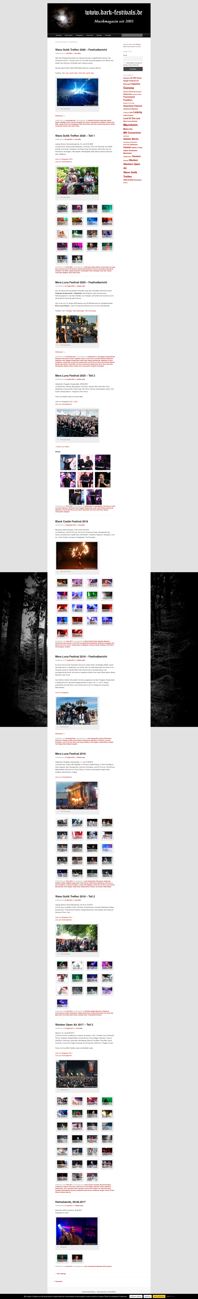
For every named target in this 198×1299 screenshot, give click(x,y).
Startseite (59, 35)
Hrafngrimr (102, 122)
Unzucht (65, 126)
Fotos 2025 (69, 506)
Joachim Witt (66, 362)
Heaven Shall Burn (105, 1187)
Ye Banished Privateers (95, 1015)
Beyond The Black (105, 1185)
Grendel (66, 1013)
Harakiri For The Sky (128, 103)
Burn (86, 1266)
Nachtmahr (77, 271)
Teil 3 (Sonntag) (90, 311)
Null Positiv (72, 364)
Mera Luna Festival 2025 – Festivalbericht (81, 282)
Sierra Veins (102, 364)
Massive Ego (59, 364)
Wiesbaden (138, 180)
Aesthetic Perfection (94, 120)
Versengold (100, 366)
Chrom (72, 358)
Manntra (112, 362)
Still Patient (110, 645)
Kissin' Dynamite (79, 1188)
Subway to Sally (68, 366)
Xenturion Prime (82, 1015)
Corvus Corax (89, 358)
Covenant (61, 269)
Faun (63, 360)
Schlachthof (133, 142)
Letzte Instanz (128, 115)
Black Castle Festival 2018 (71, 521)
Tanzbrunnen (127, 156)
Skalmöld (80, 1190)
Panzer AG (67, 124)
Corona (128, 88)
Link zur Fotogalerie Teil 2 (63, 159)
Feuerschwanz (59, 1013)
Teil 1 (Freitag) (67, 311)
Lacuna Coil (74, 362)
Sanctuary (74, 1190)
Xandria (125, 182)
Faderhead (58, 360)
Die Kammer (107, 738)
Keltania (109, 122)
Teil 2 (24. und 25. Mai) (86, 73)
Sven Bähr (78, 53)
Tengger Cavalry (104, 1190)
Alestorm (126, 78)
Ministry (87, 742)
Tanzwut (75, 366)
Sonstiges (108, 35)
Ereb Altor (72, 1187)
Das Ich (68, 122)
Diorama (73, 122)
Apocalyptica (101, 357)
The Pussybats (59, 647)
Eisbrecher (110, 358)
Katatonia (70, 1188)
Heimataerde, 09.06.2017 (70, 1202)
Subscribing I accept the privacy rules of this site (132, 64)
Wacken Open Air (66, 1192)
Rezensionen (69, 35)
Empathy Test (81, 122)
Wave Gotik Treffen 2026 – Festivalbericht (81, 49)
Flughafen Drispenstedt (72, 360)
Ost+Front (79, 364)
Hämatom (96, 1187)
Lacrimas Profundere (72, 885)
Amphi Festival (129, 80)
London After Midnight (85, 885)
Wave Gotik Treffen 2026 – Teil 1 (75, 135)
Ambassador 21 (92, 357)
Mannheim (94, 643)
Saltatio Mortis (103, 742)
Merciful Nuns (59, 887)
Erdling (70, 740)
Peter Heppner (94, 742)
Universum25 (86, 366)
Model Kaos (101, 643)
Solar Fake (94, 124)
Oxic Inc (69, 645)
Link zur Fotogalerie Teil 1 (63, 917)
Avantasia (97, 1185)
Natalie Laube (81, 286)
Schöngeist (96, 271)
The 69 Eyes (99, 887)
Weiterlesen (60, 116)
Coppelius (77, 358)
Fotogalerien (79, 35)
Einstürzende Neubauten (85, 269)
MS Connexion (107, 1266)
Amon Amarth (89, 1185)
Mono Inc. (128, 128)
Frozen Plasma (77, 740)
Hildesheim (104, 360)
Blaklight (63, 122)
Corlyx (83, 358)
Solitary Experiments (103, 124)
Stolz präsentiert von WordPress (106, 1292)
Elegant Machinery (96, 1011)
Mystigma (108, 643)
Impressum (58, 1281)
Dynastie (100, 641)
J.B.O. (65, 1188)
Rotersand (86, 364)
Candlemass (59, 1187)
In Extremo (101, 740)
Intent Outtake (68, 643)
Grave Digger (89, 1187)
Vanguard (93, 366)
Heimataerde (95, 122)
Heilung (90, 360)
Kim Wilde (65, 271)
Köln (131, 112)
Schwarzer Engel (94, 645)
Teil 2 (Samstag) (78, 311)
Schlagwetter (85, 645)
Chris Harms (65, 358)
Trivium (112, 1190)
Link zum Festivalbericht (63, 161)
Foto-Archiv (89, 35)
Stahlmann (103, 645)
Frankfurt (127, 99)
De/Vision (103, 358)
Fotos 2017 (69, 1185)
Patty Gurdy (86, 124)
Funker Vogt (83, 360)
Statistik (127, 147)
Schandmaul (126, 142)
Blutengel (58, 358)
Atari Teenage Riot (93, 738)
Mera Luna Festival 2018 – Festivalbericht (81, 656)
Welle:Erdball (67, 744)
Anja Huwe (103, 120)
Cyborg (101, 738)
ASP (137, 81)
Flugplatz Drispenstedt (85, 508)
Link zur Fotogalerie (61, 692)
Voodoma (67, 647)
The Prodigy (58, 744)
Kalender (99, 35)
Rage (109, 1188)
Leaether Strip (82, 362)
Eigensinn (106, 641)
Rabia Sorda (76, 887)
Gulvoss (88, 122)
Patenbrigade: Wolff (76, 124)
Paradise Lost (96, 1188)
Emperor (65, 1187)
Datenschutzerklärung (88, 1292)
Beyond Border (110, 357)
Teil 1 (71, 401)
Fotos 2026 (69, 267)
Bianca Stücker (96, 267)
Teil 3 (76, 401)
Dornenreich (137, 92)
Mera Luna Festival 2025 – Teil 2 (75, 375)
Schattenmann (94, 364)
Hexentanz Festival (132, 105)
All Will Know (135, 78)
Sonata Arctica (87, 1190)
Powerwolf (104, 1188)
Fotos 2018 (69, 641)
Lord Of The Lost (92, 362)
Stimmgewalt (59, 366)
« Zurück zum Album (62, 446)
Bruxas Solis (105, 267)
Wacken (57, 1192)
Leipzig (61, 124)
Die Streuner (73, 269)
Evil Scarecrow (80, 1187)
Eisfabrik (65, 740)
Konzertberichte (70, 120)
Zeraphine (74, 744)
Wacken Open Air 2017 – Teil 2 (74, 1024)
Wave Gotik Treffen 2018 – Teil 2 (75, 896)
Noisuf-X (65, 364)
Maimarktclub (87, 643)
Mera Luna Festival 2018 (70, 753)
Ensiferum (135, 94)
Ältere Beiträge (60, 1274)
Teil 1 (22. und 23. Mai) (69, 73)
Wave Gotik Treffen (73, 126)
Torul (80, 366)
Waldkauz (65, 273)
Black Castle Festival (91, 641)
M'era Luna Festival (103, 362)
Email (125, 55)
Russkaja (58, 1190)
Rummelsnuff (87, 1013)
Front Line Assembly (99, 269)
